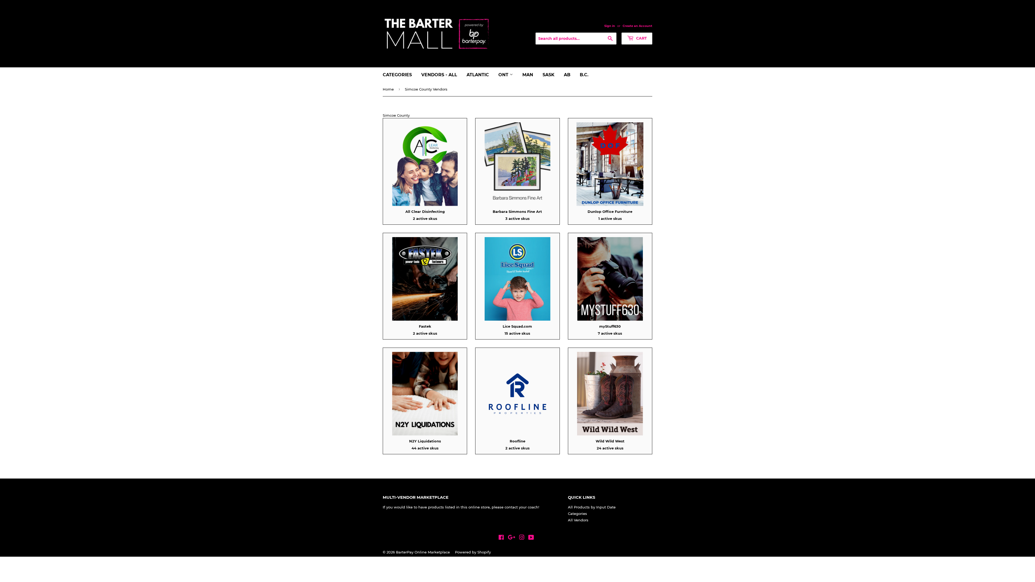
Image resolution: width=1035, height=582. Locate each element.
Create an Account (637, 26)
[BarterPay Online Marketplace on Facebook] (501, 538)
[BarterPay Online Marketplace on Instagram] (522, 538)
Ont (504, 74)
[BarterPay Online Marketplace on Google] (511, 538)
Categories (397, 74)
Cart (641, 38)
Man (527, 74)
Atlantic (478, 74)
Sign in (609, 26)
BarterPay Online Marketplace (423, 552)
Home (388, 89)
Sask (548, 74)
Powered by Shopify (473, 552)
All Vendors (578, 520)
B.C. (584, 74)
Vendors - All (439, 74)
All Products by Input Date (592, 507)
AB (567, 74)
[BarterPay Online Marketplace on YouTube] (531, 538)
